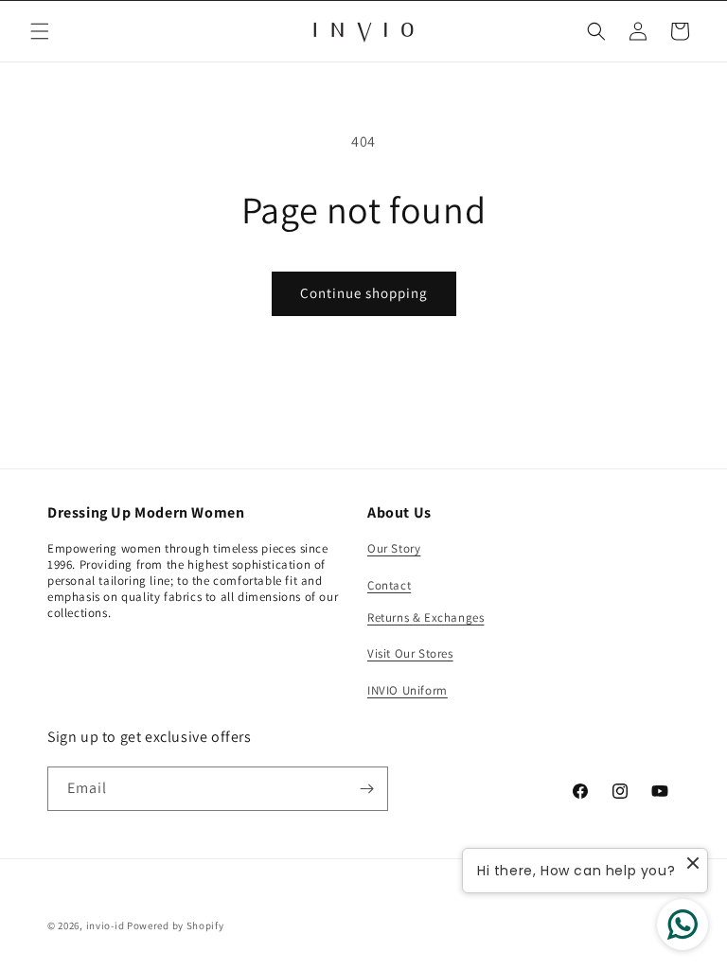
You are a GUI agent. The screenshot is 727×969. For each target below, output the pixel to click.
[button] (40, 31)
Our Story (393, 548)
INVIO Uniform (407, 690)
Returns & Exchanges (425, 617)
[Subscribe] (366, 788)
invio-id (105, 925)
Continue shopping (364, 293)
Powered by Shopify (175, 925)
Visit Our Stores (410, 653)
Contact (389, 585)
